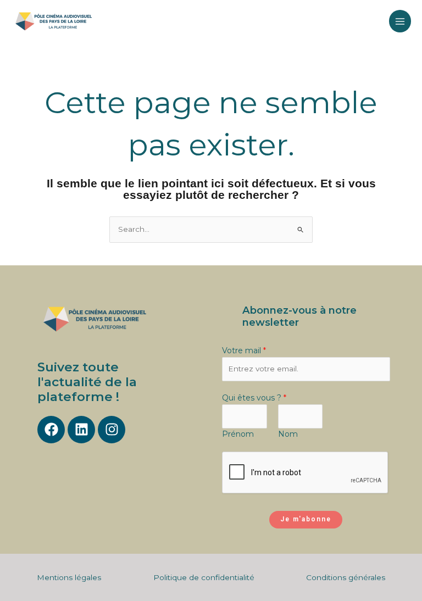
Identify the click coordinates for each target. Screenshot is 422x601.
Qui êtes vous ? (254, 398)
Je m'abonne (305, 519)
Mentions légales (69, 577)
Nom (288, 434)
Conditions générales (345, 577)
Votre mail (244, 350)
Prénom (238, 434)
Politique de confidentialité (203, 577)
